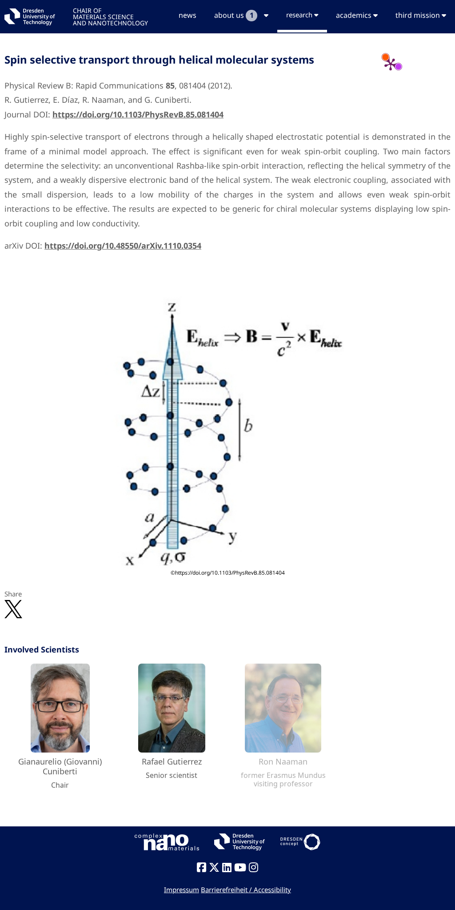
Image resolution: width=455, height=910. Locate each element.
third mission (418, 15)
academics (354, 15)
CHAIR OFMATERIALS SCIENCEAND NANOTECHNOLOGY (110, 16)
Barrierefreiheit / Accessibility (246, 889)
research (300, 14)
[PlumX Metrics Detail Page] (390, 64)
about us (233, 15)
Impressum (181, 889)
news (187, 15)
